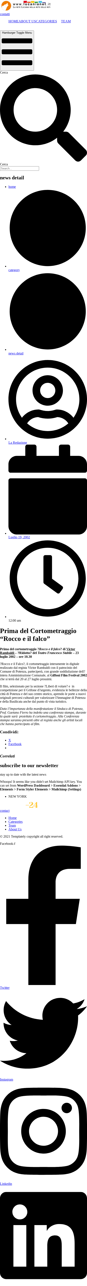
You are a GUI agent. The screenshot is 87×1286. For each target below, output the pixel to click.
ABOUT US (27, 21)
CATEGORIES (46, 21)
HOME (13, 21)
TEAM (66, 21)
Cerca (4, 72)
